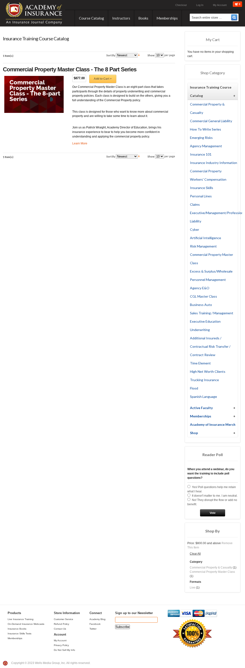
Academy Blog (97, 619)
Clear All (195, 553)
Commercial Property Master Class (212, 571)
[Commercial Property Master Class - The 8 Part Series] (34, 94)
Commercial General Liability (211, 121)
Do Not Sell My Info (64, 650)
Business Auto (201, 305)
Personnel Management (208, 280)
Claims (195, 204)
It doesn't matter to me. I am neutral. (215, 495)
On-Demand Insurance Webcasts (26, 624)
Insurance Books (17, 628)
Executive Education (205, 321)
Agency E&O (199, 288)
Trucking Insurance (204, 380)
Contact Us (60, 628)
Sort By (110, 55)
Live (192, 587)
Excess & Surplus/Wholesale (211, 271)
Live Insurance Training (20, 619)
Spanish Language (203, 396)
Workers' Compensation (208, 179)
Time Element (200, 363)
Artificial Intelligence (205, 238)
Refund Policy (61, 624)
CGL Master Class (203, 296)
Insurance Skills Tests (19, 633)
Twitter (92, 628)
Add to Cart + (103, 78)
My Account (220, 5)
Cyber (194, 229)
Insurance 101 (201, 154)
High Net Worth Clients (207, 371)
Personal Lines (201, 196)
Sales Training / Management (211, 313)
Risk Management (203, 246)
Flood (194, 388)
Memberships (15, 638)
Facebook (94, 624)
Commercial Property (206, 171)
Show (151, 55)
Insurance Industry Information (213, 163)
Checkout (181, 5)
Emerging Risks (201, 138)
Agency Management (206, 146)
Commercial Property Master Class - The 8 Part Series (69, 69)
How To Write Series (205, 129)
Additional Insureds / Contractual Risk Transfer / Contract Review (210, 346)
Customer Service (63, 619)
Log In (199, 5)
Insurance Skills (201, 188)
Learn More (79, 143)
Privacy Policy (61, 645)
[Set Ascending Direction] (139, 55)
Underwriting (200, 330)
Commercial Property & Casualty (211, 567)
